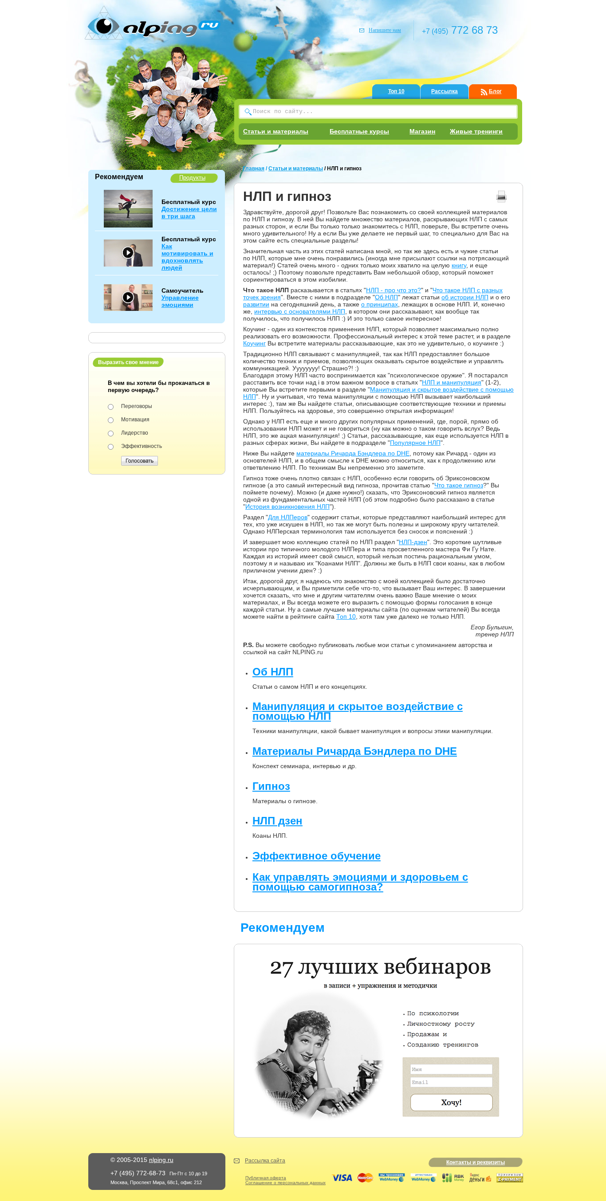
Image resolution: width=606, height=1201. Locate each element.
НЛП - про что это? (393, 290)
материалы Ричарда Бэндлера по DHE (352, 453)
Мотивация (135, 419)
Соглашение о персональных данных (285, 1182)
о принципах (379, 304)
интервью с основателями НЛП (299, 311)
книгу (459, 265)
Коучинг (254, 343)
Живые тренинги (476, 131)
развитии (256, 304)
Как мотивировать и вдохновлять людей (187, 257)
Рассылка (444, 91)
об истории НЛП (464, 297)
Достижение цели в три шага (189, 212)
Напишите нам (385, 30)
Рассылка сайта (265, 1161)
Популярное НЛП (415, 442)
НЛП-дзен (413, 542)
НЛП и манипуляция (451, 382)
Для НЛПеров (287, 517)
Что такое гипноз (458, 485)
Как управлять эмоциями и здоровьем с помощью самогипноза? (360, 882)
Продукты (192, 177)
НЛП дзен (277, 821)
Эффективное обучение (316, 856)
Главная (253, 168)
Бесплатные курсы (359, 131)
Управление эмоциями (180, 301)
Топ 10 (396, 91)
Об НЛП (386, 297)
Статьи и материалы (275, 131)
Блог (495, 91)
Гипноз (271, 786)
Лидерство (134, 433)
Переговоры (136, 406)
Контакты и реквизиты (475, 1162)
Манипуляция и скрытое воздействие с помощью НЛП (357, 711)
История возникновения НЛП (287, 506)
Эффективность (141, 446)
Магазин (422, 131)
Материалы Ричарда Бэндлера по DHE (354, 751)
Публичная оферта (265, 1177)
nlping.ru (161, 1159)
